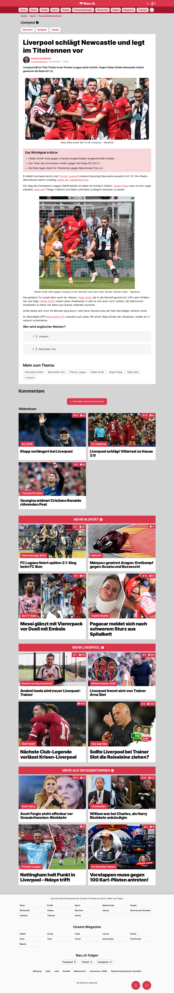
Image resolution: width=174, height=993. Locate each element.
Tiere (49, 939)
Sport (33, 16)
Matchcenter (108, 905)
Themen (51, 915)
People (133, 905)
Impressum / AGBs (98, 971)
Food (22, 939)
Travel (78, 939)
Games (105, 910)
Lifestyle (24, 915)
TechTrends (135, 939)
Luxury (105, 934)
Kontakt (66, 971)
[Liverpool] (87, 22)
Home (24, 16)
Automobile (107, 939)
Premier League (68, 176)
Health (23, 934)
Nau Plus (79, 910)
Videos (50, 910)
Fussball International (50, 16)
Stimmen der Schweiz (140, 910)
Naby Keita (85, 297)
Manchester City (55, 316)
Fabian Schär (47, 301)
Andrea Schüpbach (41, 58)
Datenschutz (80, 971)
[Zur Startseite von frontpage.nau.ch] (87, 3)
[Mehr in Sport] (87, 519)
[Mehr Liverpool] (87, 647)
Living (50, 934)
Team (47, 971)
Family (133, 934)
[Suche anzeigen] (147, 3)
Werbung (37, 971)
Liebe (77, 934)
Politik (50, 905)
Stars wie (39, 189)
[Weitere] (152, 10)
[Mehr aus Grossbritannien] (87, 770)
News (22, 905)
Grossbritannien (39, 61)
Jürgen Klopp (121, 185)
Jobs (56, 971)
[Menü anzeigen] (153, 3)
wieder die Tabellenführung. (73, 179)
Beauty (23, 944)
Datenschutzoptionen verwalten (126, 971)
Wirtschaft (25, 910)
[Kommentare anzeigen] (146, 985)
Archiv (78, 915)
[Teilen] (135, 985)
